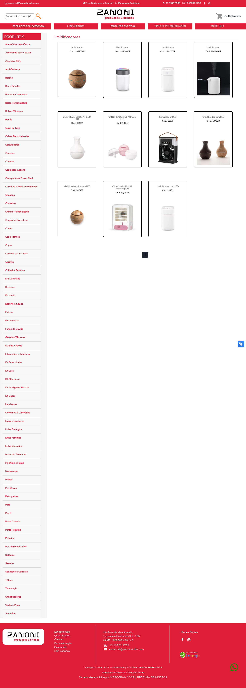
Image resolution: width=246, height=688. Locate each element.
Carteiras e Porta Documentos (21, 186)
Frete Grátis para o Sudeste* (99, 3)
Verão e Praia (12, 605)
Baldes (9, 77)
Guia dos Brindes (136, 672)
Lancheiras (11, 404)
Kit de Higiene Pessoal (17, 387)
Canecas (10, 153)
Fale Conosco (62, 651)
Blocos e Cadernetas (16, 94)
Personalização (63, 643)
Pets (7, 504)
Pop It (8, 513)
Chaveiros (10, 203)
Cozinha (9, 262)
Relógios (10, 555)
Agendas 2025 (13, 61)
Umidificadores (13, 596)
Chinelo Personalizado (17, 211)
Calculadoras (12, 144)
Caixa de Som (12, 128)
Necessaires (11, 471)
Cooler (8, 228)
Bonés (8, 119)
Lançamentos (62, 632)
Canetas (9, 161)
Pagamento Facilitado (129, 3)
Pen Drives (11, 488)
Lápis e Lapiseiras (14, 421)
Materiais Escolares (15, 454)
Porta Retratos (13, 529)
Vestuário (10, 613)
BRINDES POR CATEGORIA (30, 26)
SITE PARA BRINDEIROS (151, 677)
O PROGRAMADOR (122, 677)
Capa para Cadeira (15, 169)
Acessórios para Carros (17, 44)
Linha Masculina (13, 446)
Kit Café (9, 370)
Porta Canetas (13, 521)
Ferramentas (12, 320)
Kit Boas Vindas (13, 362)
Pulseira (9, 538)
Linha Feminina (13, 437)
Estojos (9, 312)
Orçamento (60, 647)
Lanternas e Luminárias (17, 412)
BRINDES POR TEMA (124, 26)
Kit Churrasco (12, 379)
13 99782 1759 (193, 3)
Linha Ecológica (13, 429)
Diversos (10, 287)
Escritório (10, 295)
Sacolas (9, 563)
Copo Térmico (12, 236)
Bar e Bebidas (12, 86)
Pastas (9, 479)
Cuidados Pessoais (15, 270)
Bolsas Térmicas (14, 111)
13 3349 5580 (172, 3)
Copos (8, 245)
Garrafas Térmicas (15, 337)
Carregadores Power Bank (19, 178)
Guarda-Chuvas (13, 345)
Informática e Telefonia (17, 354)
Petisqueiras (11, 496)
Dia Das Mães (12, 278)
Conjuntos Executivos (16, 220)
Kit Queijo (10, 395)
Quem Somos (62, 635)
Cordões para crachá (16, 253)
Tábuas (9, 580)
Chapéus (10, 195)
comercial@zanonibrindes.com (23, 3)
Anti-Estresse (12, 69)
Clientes (59, 639)
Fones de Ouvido (14, 329)
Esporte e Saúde (14, 303)
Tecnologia (11, 588)
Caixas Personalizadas (17, 136)
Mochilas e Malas (14, 462)
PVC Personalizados (16, 546)
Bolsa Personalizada (16, 102)
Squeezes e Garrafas (16, 571)
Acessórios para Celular (18, 52)
